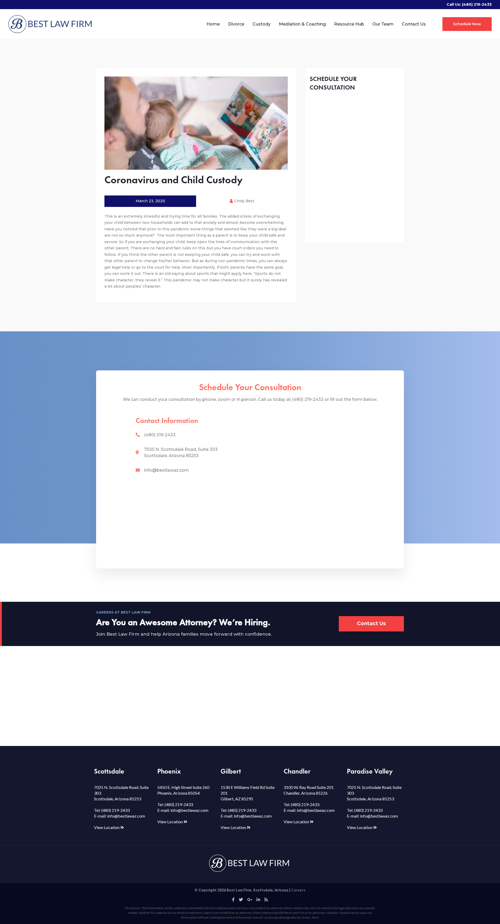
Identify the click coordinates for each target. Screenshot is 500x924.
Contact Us (414, 24)
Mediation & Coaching (302, 24)
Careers (298, 890)
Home (213, 24)
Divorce (236, 24)
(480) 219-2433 (477, 4)
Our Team (382, 24)
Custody (262, 24)
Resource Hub (349, 24)
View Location (107, 827)
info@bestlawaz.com (166, 470)
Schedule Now (467, 24)
